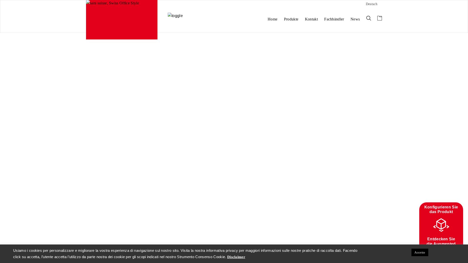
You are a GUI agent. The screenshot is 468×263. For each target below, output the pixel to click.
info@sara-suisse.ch (100, 80)
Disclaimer (115, 88)
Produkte (291, 19)
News (355, 19)
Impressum (95, 88)
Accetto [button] (419, 252)
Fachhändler (334, 19)
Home (272, 19)
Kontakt (311, 19)
